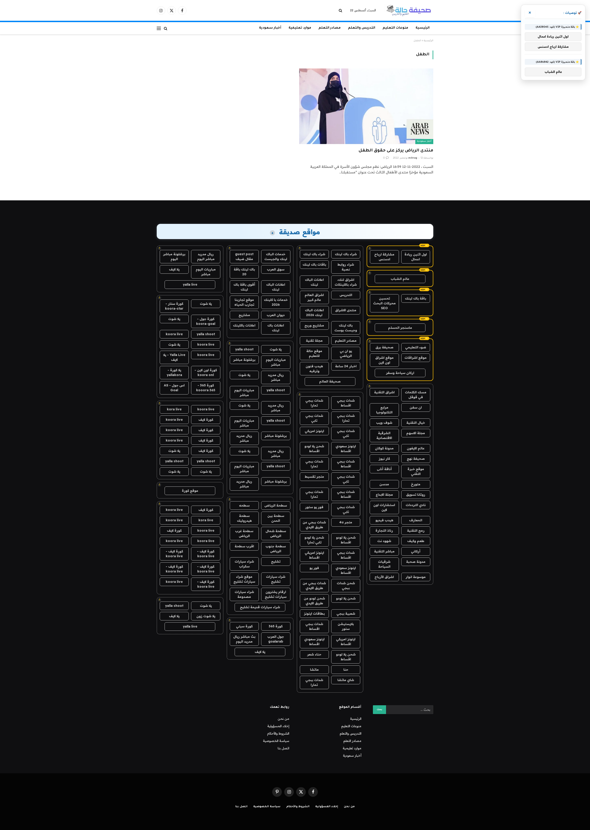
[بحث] (341, 10)
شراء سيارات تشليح (275, 579)
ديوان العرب (276, 315)
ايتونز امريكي (314, 431)
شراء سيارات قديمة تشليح (260, 607)
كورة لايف (205, 420)
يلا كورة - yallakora (174, 372)
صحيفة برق (384, 347)
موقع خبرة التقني (415, 471)
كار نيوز (384, 458)
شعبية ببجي (345, 613)
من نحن (283, 719)
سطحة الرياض (275, 505)
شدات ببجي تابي (314, 418)
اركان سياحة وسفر (400, 373)
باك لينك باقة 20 (244, 271)
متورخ (415, 484)
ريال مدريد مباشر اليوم (206, 256)
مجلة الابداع (384, 494)
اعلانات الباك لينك (314, 282)
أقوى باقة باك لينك (244, 286)
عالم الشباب (400, 279)
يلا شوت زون (205, 616)
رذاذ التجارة (384, 530)
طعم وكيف (415, 541)
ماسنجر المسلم (400, 328)
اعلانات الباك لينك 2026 (314, 312)
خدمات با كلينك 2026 (276, 302)
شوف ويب (384, 423)
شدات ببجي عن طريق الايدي (314, 524)
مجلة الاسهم (415, 433)
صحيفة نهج (416, 458)
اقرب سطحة (244, 546)
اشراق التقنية (384, 392)
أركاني (415, 551)
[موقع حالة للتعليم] (408, 10)
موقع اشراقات (415, 358)
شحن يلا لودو (346, 598)
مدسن (384, 484)
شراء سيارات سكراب (244, 563)
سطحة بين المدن (275, 518)
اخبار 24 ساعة (346, 366)
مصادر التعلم (330, 28)
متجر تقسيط (314, 476)
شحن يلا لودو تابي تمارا (314, 539)
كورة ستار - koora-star (174, 306)
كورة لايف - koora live (205, 553)
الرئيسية (423, 28)
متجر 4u (345, 522)
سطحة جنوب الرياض (276, 548)
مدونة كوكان (384, 448)
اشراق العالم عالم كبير (314, 297)
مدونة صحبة (415, 562)
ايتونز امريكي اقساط (314, 555)
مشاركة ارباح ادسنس (384, 256)
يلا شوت (276, 349)
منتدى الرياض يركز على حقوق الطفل (396, 150)
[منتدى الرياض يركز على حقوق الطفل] (366, 106)
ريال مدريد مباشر (276, 377)
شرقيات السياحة (384, 564)
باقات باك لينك (314, 264)
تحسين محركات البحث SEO (384, 303)
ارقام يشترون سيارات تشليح (275, 594)
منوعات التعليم (395, 28)
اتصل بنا (283, 748)
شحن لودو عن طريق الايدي (314, 600)
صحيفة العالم (330, 381)
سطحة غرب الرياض (244, 533)
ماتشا (314, 669)
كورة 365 (276, 626)
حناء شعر (314, 654)
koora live (174, 334)
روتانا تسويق (415, 494)
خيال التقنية (415, 423)
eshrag (412, 158)
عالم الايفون (416, 448)
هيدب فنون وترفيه (314, 368)
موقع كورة (190, 491)
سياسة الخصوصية (276, 741)
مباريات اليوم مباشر (276, 362)
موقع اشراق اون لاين (384, 360)
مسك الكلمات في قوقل (415, 394)
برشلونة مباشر (244, 360)
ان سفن (416, 407)
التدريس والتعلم (361, 28)
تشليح (275, 561)
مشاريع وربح (314, 325)
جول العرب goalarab (275, 638)
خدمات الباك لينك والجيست (275, 256)
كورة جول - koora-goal (205, 321)
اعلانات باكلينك (244, 325)
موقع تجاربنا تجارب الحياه (244, 302)
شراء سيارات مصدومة (244, 594)
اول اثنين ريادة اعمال (415, 256)
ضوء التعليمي (415, 347)
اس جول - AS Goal (174, 387)
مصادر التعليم (346, 340)
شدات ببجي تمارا (314, 402)
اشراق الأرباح (384, 577)
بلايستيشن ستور (346, 626)
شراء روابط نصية (345, 266)
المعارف (415, 520)
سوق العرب (275, 269)
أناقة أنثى (384, 469)
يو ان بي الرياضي (346, 353)
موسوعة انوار (416, 577)
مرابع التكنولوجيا (384, 409)
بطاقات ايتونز (314, 613)
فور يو (314, 568)
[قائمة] (159, 28)
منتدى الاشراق (345, 310)
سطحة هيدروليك (244, 518)
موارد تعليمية (300, 28)
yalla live (190, 284)
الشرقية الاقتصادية (384, 435)
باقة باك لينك (415, 298)
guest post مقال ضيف (244, 256)
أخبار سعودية (270, 28)
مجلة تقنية (314, 340)
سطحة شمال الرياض (276, 533)
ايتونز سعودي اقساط (346, 448)
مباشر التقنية (384, 551)
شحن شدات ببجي (346, 585)
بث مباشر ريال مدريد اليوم (244, 638)
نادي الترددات (416, 505)
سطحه (244, 505)
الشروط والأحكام (278, 733)
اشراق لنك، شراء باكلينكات (346, 282)
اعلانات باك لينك (275, 327)
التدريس (345, 295)
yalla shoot (244, 349)
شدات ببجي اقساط (346, 402)
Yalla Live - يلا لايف (174, 357)
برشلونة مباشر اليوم (174, 256)
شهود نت (384, 541)
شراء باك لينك (346, 254)
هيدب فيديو (384, 520)
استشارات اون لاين (384, 507)
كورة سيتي (244, 626)
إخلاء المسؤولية (278, 726)
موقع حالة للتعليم (314, 353)
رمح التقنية (416, 530)
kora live (174, 409)
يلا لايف (260, 652)
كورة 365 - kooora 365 (205, 387)
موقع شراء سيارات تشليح (244, 579)
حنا (345, 669)
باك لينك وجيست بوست (345, 327)
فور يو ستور (314, 507)
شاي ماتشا (345, 680)
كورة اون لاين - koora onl (206, 372)
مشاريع (244, 315)
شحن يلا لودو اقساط (314, 448)
